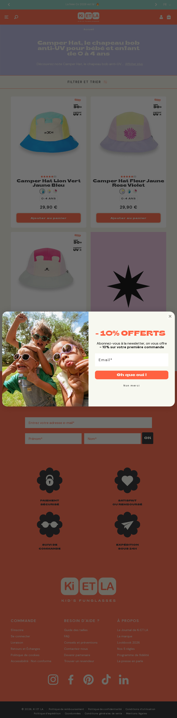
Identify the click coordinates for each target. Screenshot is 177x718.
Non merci (131, 385)
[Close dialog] (170, 316)
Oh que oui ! (132, 375)
